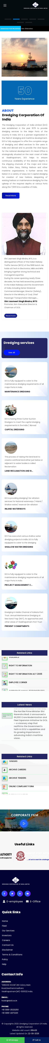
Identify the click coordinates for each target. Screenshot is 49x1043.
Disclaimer (7, 949)
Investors (6, 935)
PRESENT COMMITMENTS (17, 626)
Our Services (8, 930)
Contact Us (8, 945)
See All (11, 352)
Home (5, 921)
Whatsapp (13, 1040)
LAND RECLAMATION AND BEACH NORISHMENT (19, 471)
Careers (6, 940)
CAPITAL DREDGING (14, 429)
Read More (10, 195)
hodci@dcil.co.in (9, 1000)
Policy (5, 959)
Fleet (4, 925)
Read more (11, 315)
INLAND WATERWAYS (15, 509)
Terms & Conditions (12, 954)
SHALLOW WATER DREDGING (19, 547)
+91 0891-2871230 (10, 1013)
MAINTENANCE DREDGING (17, 391)
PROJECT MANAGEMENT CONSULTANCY (19, 585)
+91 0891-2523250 (10, 1009)
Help (4, 964)
